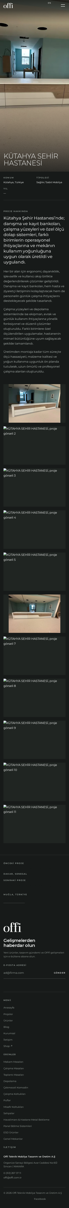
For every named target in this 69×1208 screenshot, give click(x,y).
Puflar (7, 1100)
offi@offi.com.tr (12, 1177)
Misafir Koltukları (13, 1106)
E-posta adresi (14, 965)
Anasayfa (8, 1007)
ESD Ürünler (10, 1132)
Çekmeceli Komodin (15, 1087)
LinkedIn (25, 1198)
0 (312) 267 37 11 (12, 1172)
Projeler (8, 1014)
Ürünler (8, 1020)
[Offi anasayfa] (8, 5)
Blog (6, 1026)
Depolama (9, 1081)
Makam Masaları (13, 1061)
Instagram (9, 1198)
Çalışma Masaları (13, 1068)
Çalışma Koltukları (14, 1093)
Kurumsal (9, 1033)
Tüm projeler (14, 901)
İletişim (8, 1039)
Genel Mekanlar (13, 1138)
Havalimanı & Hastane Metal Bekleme (26, 1119)
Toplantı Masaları (13, 1074)
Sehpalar (8, 1113)
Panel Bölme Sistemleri (17, 1126)
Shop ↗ (8, 1046)
